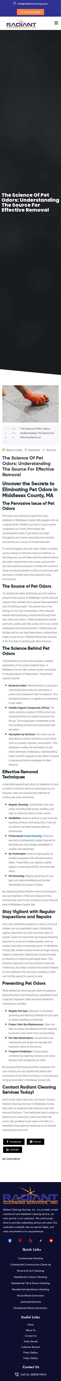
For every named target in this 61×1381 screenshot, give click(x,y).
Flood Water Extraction (30, 1295)
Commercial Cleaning (30, 1258)
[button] (56, 23)
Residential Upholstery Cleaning (30, 1289)
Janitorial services (30, 1301)
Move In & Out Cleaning (30, 1270)
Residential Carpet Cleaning (30, 1276)
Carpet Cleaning (32, 836)
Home (6, 435)
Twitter (36, 1141)
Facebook (15, 1141)
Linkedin (14, 1149)
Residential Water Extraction (30, 1308)
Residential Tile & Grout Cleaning (30, 1283)
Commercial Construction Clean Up (30, 1264)
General (14, 433)
